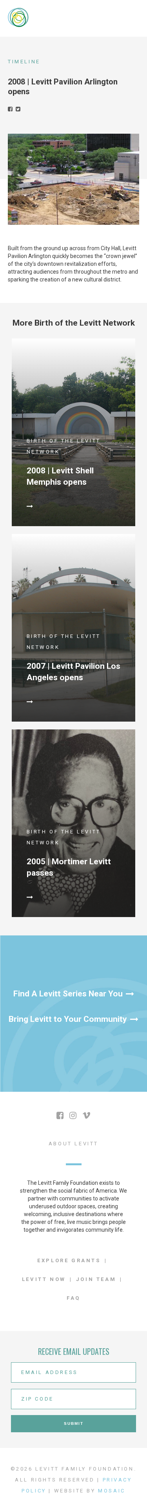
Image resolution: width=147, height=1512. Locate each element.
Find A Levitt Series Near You (68, 993)
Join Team (96, 1279)
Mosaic (111, 1491)
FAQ (73, 1298)
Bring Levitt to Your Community (68, 1019)
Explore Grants (68, 1260)
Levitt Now (44, 1279)
